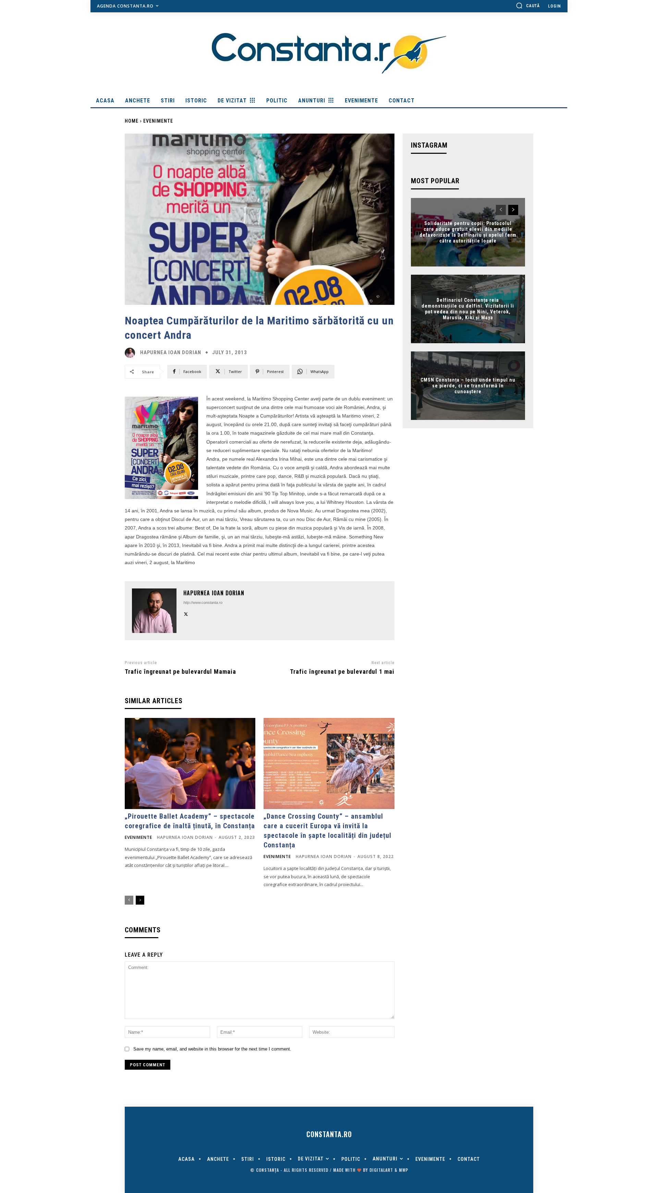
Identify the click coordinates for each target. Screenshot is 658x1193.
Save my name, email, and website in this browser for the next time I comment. (212, 1049)
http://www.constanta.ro (202, 602)
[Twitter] (185, 613)
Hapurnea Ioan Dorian (170, 352)
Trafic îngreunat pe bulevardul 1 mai (342, 671)
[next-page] (140, 900)
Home (131, 121)
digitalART (381, 1170)
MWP (403, 1170)
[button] (528, 5)
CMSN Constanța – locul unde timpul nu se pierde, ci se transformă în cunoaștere (468, 385)
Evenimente (158, 121)
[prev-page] (129, 900)
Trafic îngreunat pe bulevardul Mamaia (180, 671)
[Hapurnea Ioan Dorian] (131, 353)
